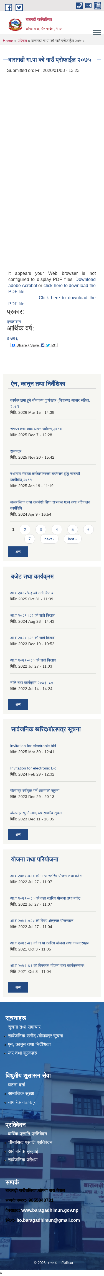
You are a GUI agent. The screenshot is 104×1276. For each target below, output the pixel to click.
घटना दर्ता (16, 1085)
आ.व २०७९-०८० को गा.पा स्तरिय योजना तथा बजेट (46, 876)
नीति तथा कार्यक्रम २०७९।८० (31, 682)
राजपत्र (15, 451)
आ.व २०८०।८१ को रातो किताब (32, 638)
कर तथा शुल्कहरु (22, 1053)
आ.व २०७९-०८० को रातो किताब (33, 660)
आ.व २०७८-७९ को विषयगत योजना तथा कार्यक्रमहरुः (47, 965)
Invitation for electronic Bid (33, 768)
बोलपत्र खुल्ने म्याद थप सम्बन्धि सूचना (36, 813)
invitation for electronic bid (33, 745)
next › (49, 539)
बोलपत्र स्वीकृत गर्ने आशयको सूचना (34, 790)
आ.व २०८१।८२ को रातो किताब (32, 615)
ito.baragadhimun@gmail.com (48, 1220)
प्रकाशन (14, 321)
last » (72, 539)
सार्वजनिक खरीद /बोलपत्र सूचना (35, 1036)
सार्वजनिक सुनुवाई (23, 1151)
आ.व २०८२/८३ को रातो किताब (31, 593)
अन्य (18, 551)
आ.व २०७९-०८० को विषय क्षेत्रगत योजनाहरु (41, 920)
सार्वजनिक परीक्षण (22, 1160)
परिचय (22, 40)
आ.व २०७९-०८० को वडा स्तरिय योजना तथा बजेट (45, 898)
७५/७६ (12, 338)
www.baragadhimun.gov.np (49, 1210)
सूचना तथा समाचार (24, 1027)
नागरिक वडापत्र (21, 1102)
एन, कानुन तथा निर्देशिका (29, 1044)
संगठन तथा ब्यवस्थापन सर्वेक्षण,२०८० (36, 429)
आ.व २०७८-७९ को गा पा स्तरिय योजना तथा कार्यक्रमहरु (49, 943)
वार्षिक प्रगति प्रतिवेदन (27, 1133)
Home (8, 40)
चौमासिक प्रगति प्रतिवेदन (30, 1142)
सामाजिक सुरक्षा (21, 1093)
